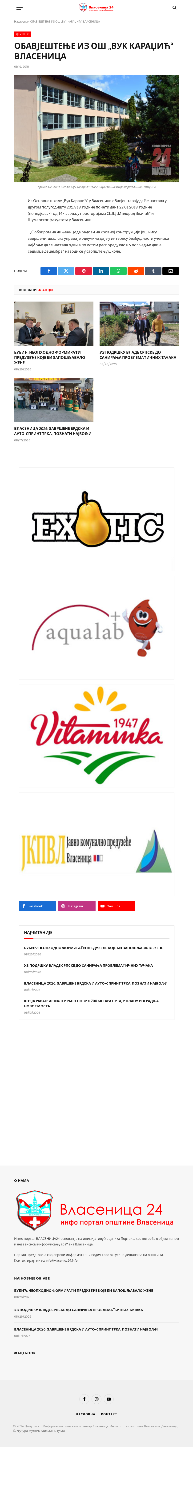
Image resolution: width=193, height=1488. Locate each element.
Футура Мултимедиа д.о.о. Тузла (41, 1431)
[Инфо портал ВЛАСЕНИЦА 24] (96, 7)
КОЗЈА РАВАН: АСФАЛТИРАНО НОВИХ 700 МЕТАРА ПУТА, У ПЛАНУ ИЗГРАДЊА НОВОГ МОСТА (91, 1003)
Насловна (21, 21)
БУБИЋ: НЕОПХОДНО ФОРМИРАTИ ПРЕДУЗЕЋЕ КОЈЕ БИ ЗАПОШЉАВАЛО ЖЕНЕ (49, 357)
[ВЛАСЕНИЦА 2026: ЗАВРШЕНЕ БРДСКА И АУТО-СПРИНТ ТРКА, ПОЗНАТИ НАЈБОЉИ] (53, 400)
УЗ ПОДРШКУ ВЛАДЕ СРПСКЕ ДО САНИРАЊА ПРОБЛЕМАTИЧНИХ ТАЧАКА (138, 355)
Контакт (109, 1414)
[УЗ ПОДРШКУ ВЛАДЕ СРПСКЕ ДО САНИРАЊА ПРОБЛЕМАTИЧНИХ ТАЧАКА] (139, 324)
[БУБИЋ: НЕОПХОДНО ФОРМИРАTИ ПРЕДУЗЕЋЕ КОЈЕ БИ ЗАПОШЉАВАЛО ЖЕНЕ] (53, 324)
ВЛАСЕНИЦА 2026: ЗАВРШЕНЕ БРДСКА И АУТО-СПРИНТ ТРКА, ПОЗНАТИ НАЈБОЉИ (53, 431)
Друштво (22, 34)
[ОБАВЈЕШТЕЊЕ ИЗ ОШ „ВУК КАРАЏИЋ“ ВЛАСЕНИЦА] (96, 128)
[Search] (174, 7)
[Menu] (19, 7)
